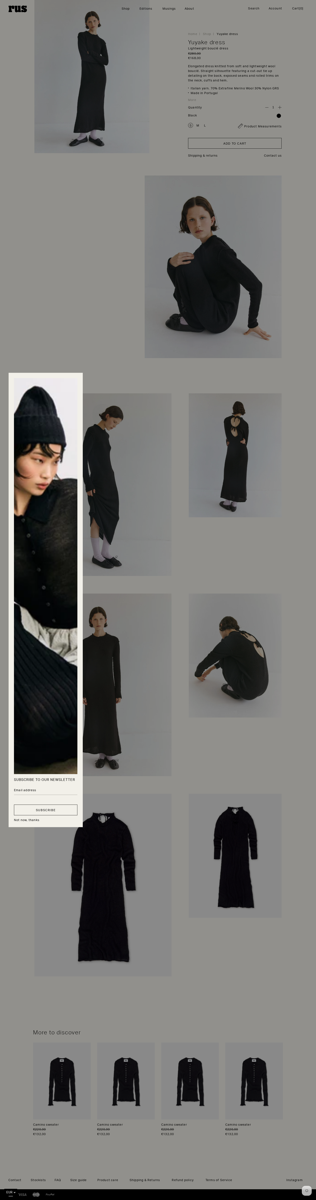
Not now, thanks (26, 820)
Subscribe (45, 810)
